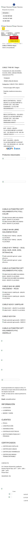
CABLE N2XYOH (9, 316)
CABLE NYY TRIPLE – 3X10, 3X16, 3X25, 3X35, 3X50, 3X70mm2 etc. (13, 250)
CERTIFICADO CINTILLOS (10, 446)
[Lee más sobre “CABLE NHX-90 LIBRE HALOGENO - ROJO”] (4, 283)
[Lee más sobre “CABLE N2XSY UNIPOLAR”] (4, 301)
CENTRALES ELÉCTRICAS (11, 431)
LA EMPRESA (7, 410)
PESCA (5, 423)
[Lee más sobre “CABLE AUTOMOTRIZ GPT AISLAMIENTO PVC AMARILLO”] (4, 325)
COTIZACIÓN (7, 407)
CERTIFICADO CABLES (10, 449)
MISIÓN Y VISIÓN (8, 413)
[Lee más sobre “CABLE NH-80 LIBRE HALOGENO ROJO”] (4, 226)
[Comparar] (13, 206)
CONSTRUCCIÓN (8, 426)
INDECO (9, 43)
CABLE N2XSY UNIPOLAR (12, 304)
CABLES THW (17, 43)
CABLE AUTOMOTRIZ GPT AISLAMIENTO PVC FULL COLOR (13, 211)
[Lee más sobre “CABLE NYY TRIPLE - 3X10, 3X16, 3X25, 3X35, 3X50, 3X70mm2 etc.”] (4, 245)
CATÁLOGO (14, 37)
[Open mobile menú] (14, 23)
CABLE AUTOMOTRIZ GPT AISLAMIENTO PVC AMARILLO (13, 330)
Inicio (4, 43)
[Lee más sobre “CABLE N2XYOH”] (4, 313)
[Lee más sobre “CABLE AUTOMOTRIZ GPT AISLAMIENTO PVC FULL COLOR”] (4, 206)
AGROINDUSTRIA (8, 428)
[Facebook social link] (14, 4)
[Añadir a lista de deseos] (17, 206)
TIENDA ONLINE (14, 41)
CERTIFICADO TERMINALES (11, 451)
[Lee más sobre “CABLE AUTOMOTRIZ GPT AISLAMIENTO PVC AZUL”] (4, 265)
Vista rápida (8, 206)
